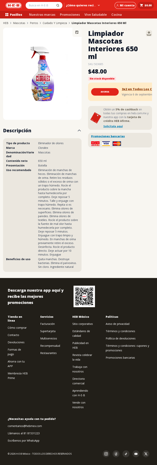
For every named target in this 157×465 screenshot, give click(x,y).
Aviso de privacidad (117, 324)
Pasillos (16, 14)
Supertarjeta (48, 331)
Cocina (116, 15)
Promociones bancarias (108, 136)
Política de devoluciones (121, 338)
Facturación (47, 324)
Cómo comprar (17, 327)
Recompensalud (50, 346)
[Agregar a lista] (77, 32)
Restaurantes (48, 353)
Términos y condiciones (120, 331)
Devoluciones (16, 342)
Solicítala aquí (113, 126)
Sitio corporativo (82, 324)
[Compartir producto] (149, 33)
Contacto (13, 335)
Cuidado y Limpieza (55, 23)
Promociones (70, 15)
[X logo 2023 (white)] (145, 453)
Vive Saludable (95, 15)
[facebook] (116, 453)
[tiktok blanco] (126, 453)
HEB (5, 23)
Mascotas (19, 23)
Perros (34, 23)
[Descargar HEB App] (84, 296)
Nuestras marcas (42, 15)
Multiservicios (48, 338)
